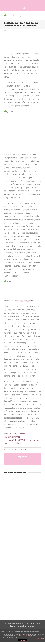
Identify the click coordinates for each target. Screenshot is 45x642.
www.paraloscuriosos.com (22, 300)
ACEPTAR (23, 640)
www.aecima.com (29, 626)
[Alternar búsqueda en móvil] (35, 17)
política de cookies (24, 636)
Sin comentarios (21, 449)
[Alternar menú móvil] (40, 17)
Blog (13, 449)
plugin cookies (40, 638)
